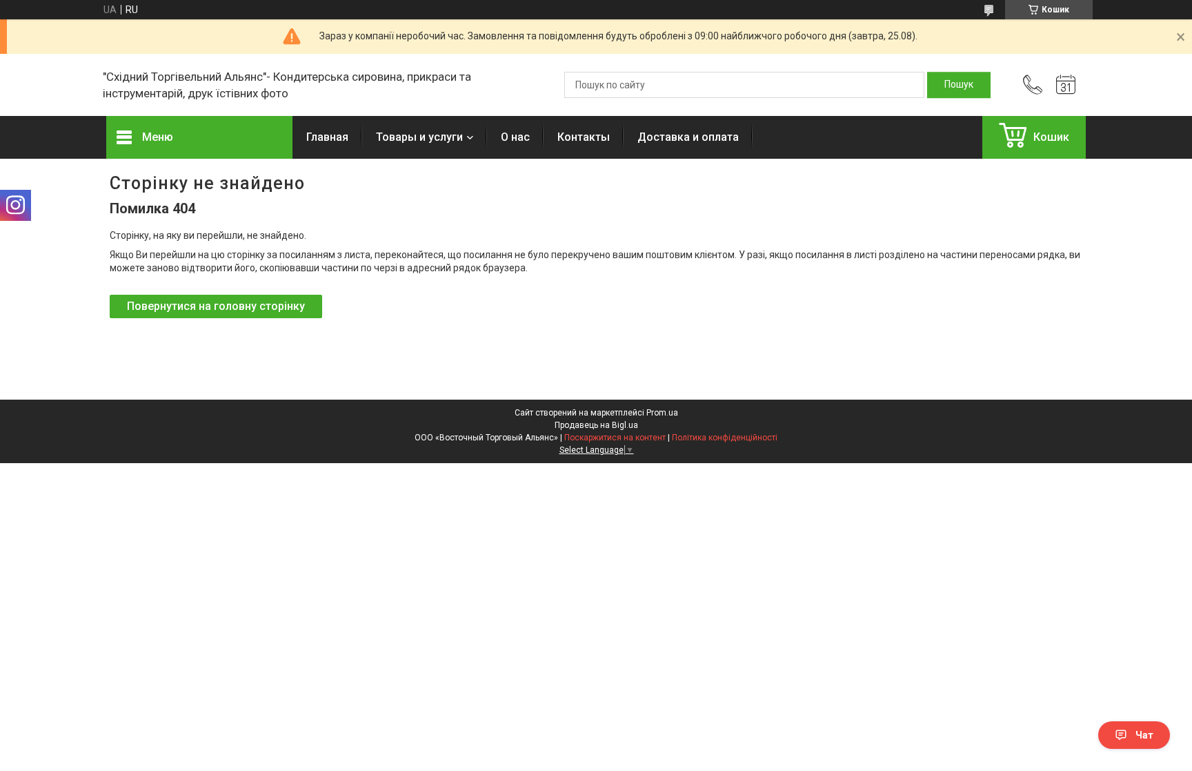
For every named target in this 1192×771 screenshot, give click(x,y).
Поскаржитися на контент (615, 437)
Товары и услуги (419, 137)
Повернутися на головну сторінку (216, 306)
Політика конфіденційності (724, 437)
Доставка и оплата (688, 137)
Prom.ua (662, 413)
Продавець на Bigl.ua (596, 425)
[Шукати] (959, 85)
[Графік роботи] (1065, 85)
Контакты (583, 137)
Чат (1144, 735)
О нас (515, 137)
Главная (327, 137)
